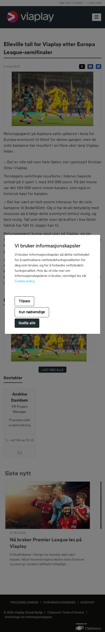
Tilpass (24, 301)
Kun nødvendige (32, 312)
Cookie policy (24, 281)
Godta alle (27, 323)
